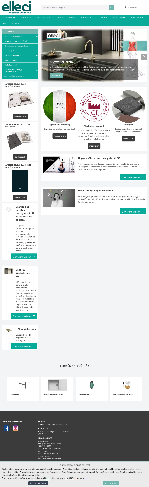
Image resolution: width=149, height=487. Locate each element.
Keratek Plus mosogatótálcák (16, 41)
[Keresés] (111, 7)
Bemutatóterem (137, 18)
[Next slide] (144, 57)
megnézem (57, 75)
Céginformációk (9, 18)
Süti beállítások (39, 483)
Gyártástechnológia (44, 18)
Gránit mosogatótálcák (13, 36)
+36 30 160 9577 (44, 456)
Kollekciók (16, 23)
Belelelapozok (20, 116)
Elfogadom (112, 483)
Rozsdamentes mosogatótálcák (17, 46)
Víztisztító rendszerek (13, 55)
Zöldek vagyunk (119, 18)
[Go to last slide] (4, 389)
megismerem (60, 136)
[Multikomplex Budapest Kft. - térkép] (107, 435)
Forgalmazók (26, 18)
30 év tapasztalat (87, 18)
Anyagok (71, 18)
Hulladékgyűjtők (11, 65)
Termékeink (103, 18)
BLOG (5, 23)
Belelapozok (20, 157)
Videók (60, 18)
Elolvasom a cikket (22, 256)
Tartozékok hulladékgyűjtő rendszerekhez (15, 70)
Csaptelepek (9, 51)
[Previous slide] (44, 57)
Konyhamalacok (11, 60)
